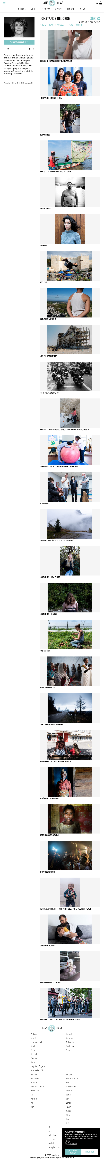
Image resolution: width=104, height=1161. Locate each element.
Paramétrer (89, 1152)
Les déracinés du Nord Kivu (49, 798)
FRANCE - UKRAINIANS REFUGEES (50, 983)
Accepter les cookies (72, 1152)
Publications (45, 9)
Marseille (34, 1098)
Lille (32, 1094)
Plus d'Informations (71, 1143)
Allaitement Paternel (47, 946)
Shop (68, 1050)
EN (33, 49)
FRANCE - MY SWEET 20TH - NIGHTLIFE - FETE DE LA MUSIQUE (60, 1020)
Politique (34, 1034)
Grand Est (34, 1074)
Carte (32, 9)
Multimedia (70, 1042)
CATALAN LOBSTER (45, 209)
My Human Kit (44, 503)
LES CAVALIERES (45, 135)
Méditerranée (71, 1086)
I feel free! (43, 282)
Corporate (70, 1038)
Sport (33, 1046)
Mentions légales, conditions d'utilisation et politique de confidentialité (52, 1158)
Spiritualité (35, 1054)
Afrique (69, 1074)
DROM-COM (35, 1090)
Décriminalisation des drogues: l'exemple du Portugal (59, 467)
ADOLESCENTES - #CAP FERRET (50, 577)
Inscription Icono (54, 1147)
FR (30, 49)
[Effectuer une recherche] (97, 3)
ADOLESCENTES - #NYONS (48, 614)
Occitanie (34, 1082)
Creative (34, 1058)
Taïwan (68, 1107)
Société (79, 25)
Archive (84, 22)
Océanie (69, 1090)
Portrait (69, 1034)
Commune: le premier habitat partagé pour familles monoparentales (64, 430)
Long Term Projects (57, 25)
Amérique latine (72, 1078)
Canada (68, 1094)
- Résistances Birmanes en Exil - (51, 98)
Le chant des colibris (47, 872)
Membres (21, 9)
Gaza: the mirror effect (48, 356)
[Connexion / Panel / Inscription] (100, 3)
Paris (71, 25)
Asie (67, 1082)
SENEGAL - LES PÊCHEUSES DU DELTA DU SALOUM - (56, 172)
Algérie (68, 1115)
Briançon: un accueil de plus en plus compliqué (57, 540)
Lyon (32, 1107)
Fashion (33, 1062)
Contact (70, 9)
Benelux (69, 1103)
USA (67, 1098)
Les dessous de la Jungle (48, 688)
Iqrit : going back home (48, 319)
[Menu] (4, 3)
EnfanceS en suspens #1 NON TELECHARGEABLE (56, 61)
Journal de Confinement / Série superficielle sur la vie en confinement (65, 909)
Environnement (36, 1042)
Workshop (70, 1046)
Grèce (68, 1123)
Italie (68, 1119)
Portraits (43, 245)
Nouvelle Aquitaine (37, 1086)
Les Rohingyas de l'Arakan (49, 835)
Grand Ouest (35, 1078)
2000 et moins (45, 651)
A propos (58, 9)
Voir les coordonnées (19, 42)
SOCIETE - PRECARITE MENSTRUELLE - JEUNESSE (55, 762)
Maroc (68, 1111)
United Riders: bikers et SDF (49, 393)
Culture (43, 25)
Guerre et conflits (37, 1070)
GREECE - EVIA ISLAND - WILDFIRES (51, 725)
